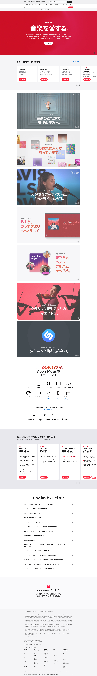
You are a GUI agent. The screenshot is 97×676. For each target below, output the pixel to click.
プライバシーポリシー (41, 674)
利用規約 (45, 674)
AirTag (25, 661)
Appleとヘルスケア (55, 661)
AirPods (25, 658)
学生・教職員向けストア (56, 658)
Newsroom (64, 659)
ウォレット (25, 667)
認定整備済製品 (45, 658)
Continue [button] (69, 1)
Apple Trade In (46, 660)
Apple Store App (46, 657)
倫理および (66, 663)
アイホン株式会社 (30, 644)
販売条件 (48, 674)
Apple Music (27, 7)
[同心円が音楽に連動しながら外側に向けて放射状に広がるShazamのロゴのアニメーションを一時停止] (76, 355)
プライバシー (64, 654)
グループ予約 (45, 654)
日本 (72, 674)
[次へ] (79, 85)
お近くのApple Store (46, 650)
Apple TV (35, 658)
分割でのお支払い (46, 661)
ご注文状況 (45, 664)
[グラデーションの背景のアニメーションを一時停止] (94, 53)
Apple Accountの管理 (36, 650)
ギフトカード (25, 664)
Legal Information (52, 674)
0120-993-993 (55, 671)
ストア (24, 650)
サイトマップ (57, 674)
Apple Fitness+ (36, 662)
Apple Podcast (36, 663)
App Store (35, 666)
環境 (63, 653)
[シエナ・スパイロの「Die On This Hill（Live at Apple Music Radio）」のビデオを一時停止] (76, 203)
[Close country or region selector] (72, 1)
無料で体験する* (71, 7)
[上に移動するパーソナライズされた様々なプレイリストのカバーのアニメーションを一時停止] (76, 165)
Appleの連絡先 (65, 667)
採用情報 (64, 662)
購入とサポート (55, 656)
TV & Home (25, 660)
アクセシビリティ (65, 650)
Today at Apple (46, 653)
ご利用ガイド (45, 665)
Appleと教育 (55, 655)
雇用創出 (64, 666)
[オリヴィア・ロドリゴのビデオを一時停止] (76, 127)
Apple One (35, 656)
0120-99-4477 (66, 671)
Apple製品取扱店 (38, 671)
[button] (58, 2)
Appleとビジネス (55, 650)
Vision (24, 657)
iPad (24, 653)
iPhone (25, 654)
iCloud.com (35, 653)
